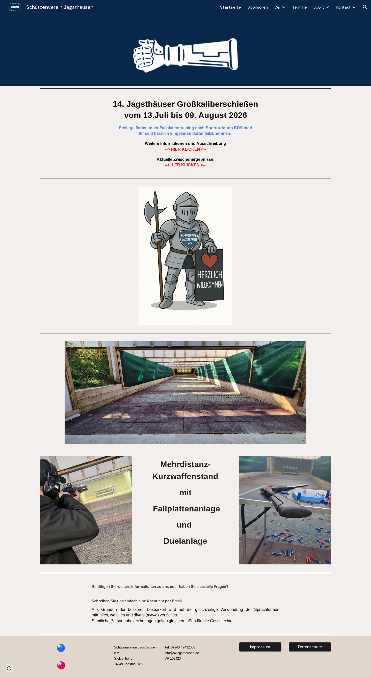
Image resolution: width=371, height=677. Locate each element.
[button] (365, 7)
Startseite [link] (230, 7)
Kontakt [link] (343, 7)
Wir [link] (277, 7)
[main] (185, 133)
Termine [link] (299, 7)
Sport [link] (318, 7)
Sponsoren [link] (258, 7)
